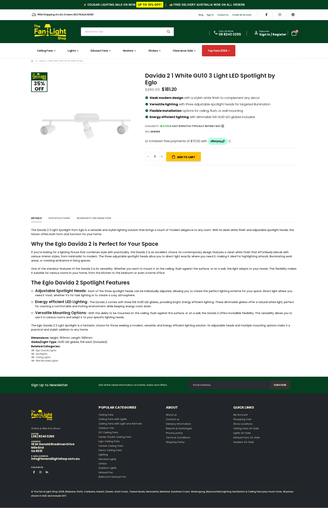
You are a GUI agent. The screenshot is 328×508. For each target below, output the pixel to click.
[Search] (168, 32)
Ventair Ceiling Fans (111, 446)
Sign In (210, 14)
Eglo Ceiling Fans (109, 441)
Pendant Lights (107, 459)
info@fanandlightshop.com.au (55, 459)
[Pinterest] (293, 14)
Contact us (172, 419)
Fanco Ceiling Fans (110, 450)
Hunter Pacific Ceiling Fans (115, 437)
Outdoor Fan (106, 428)
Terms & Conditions (178, 437)
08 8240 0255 (230, 34)
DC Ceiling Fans (108, 432)
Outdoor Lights (108, 468)
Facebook (34, 472)
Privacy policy (174, 433)
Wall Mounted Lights (47, 360)
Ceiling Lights (43, 357)
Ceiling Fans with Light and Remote (120, 423)
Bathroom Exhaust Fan (112, 477)
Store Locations (242, 424)
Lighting (103, 454)
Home (32, 60)
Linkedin (47, 472)
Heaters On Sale (243, 442)
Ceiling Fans (106, 415)
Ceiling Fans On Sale (246, 428)
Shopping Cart (242, 419)
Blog (201, 14)
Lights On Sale (242, 433)
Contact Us (223, 14)
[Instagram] (280, 14)
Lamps (103, 463)
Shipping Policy (175, 442)
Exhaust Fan (106, 472)
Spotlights (41, 353)
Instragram (40, 472)
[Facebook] (266, 14)
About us (171, 415)
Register (279, 34)
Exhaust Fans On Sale (246, 437)
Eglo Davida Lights (46, 350)
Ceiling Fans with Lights (113, 419)
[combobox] (127, 32)
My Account (240, 415)
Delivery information (178, 424)
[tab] (36, 218)
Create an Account (241, 14)
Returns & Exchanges (179, 428)
